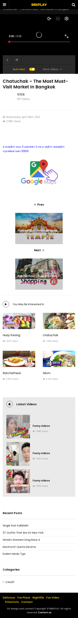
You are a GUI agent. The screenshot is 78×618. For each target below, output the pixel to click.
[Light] (7, 59)
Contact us (44, 612)
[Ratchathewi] (19, 359)
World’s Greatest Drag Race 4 (21, 540)
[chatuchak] (59, 321)
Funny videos (41, 426)
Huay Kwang (11, 335)
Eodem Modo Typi (14, 554)
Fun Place (23, 597)
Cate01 (9, 582)
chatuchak (50, 335)
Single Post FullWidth (15, 525)
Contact (27, 602)
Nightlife (38, 597)
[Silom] (59, 359)
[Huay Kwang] (19, 321)
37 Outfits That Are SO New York (23, 533)
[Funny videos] (18, 426)
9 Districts (12, 602)
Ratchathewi (12, 373)
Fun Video (52, 597)
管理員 (21, 94)
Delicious (9, 597)
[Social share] (16, 59)
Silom (46, 373)
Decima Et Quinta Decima (19, 547)
